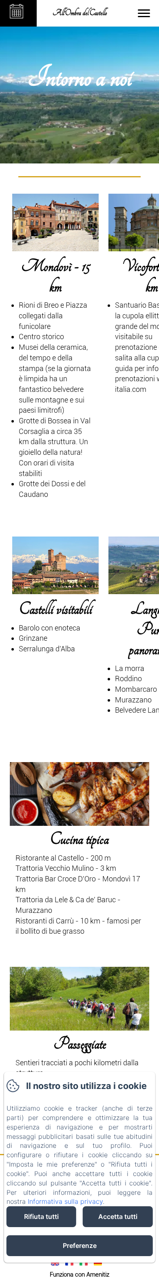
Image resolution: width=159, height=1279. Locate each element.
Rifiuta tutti (41, 1216)
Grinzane (33, 638)
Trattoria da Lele (41, 899)
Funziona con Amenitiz (79, 1274)
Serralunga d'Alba (47, 648)
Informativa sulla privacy (65, 1201)
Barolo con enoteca (49, 628)
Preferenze (80, 1245)
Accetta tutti (117, 1216)
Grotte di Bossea (45, 420)
